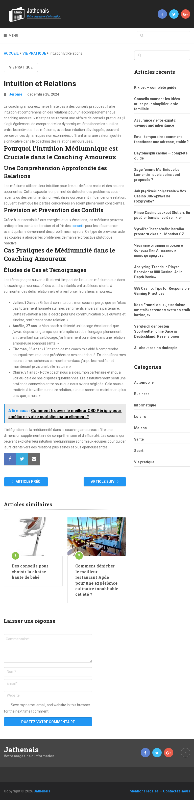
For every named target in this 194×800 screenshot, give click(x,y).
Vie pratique (34, 53)
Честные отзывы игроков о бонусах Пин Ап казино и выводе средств (158, 250)
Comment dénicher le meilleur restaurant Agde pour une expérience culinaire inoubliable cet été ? (96, 580)
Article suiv (103, 481)
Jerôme (15, 94)
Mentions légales (144, 791)
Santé (139, 439)
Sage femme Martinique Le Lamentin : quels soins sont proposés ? (157, 175)
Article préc (27, 481)
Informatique (145, 405)
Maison (140, 428)
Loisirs (140, 417)
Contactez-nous (176, 791)
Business (142, 394)
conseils (77, 226)
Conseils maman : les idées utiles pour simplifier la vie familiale (157, 104)
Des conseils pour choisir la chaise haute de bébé (30, 571)
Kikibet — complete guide (155, 87)
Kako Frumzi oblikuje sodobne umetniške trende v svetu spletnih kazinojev (162, 310)
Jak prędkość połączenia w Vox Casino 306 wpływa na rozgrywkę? (160, 196)
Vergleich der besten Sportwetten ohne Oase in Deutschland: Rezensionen (156, 331)
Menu (13, 35)
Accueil (11, 53)
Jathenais (21, 749)
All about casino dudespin (155, 348)
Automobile (144, 382)
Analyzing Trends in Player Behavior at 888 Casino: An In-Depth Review (159, 272)
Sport (138, 451)
